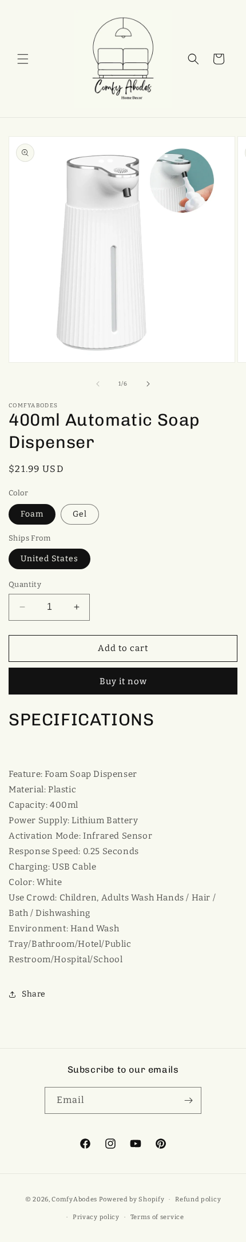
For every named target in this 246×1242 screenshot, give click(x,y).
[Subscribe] (188, 1100)
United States (49, 559)
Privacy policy (96, 1217)
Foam (32, 514)
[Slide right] (148, 383)
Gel (80, 514)
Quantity (25, 584)
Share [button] (34, 994)
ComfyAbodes (74, 1199)
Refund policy (198, 1199)
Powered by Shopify (132, 1199)
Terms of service (157, 1217)
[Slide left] (97, 383)
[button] (22, 59)
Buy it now (123, 681)
